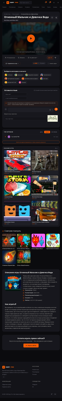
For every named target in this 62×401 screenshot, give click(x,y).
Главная (4, 7)
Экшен (49, 7)
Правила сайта (6, 387)
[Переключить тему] (54, 2)
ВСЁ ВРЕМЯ (54, 132)
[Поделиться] (56, 17)
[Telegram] (51, 394)
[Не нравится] (55, 58)
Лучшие (24, 82)
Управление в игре (12, 63)
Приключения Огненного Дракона (53, 248)
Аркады (55, 7)
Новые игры (35, 369)
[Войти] (58, 2)
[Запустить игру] (31, 38)
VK (33, 387)
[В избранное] (52, 17)
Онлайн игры (7, 14)
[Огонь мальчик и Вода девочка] (24, 240)
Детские (45, 78)
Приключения (47, 75)
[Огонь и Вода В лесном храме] (24, 257)
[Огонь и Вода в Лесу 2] (38, 240)
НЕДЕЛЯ (47, 132)
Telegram (34, 384)
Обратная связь (6, 384)
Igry (14, 2)
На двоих (27, 7)
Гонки (43, 7)
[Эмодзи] (50, 110)
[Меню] (3, 2)
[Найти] (21, 2)
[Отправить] (56, 109)
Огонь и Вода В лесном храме (23, 265)
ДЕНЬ (41, 132)
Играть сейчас (32, 345)
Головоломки (35, 7)
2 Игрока (10, 75)
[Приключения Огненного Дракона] (53, 240)
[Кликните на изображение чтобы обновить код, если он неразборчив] (53, 118)
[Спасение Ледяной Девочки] (9, 257)
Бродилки (20, 75)
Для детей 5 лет (12, 82)
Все (56, 148)
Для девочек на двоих (13, 78)
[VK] (55, 394)
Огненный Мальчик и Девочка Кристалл (9, 248)
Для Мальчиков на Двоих (31, 78)
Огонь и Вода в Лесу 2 (37, 248)
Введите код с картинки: (10, 114)
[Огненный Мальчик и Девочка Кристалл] (9, 240)
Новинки (20, 7)
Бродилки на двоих (33, 75)
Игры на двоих (15, 14)
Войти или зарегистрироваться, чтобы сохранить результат (31, 142)
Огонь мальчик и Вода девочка (23, 248)
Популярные (12, 7)
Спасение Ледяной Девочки (9, 265)
